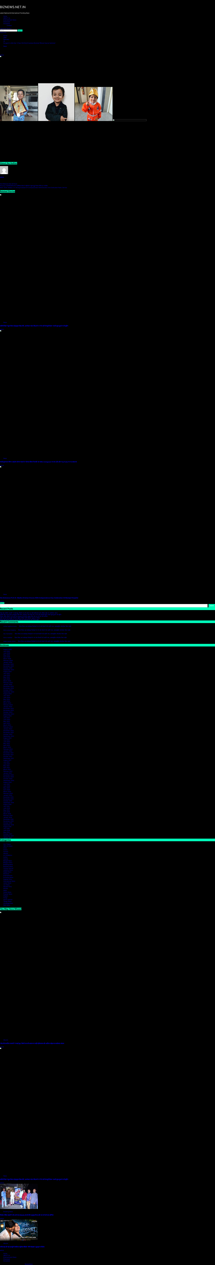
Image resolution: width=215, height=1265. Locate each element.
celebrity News (8, 870)
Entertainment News (9, 20)
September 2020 (8, 780)
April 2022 (6, 745)
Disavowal (6, 22)
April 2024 (6, 701)
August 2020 (7, 782)
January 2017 (7, 838)
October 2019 (7, 801)
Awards (5, 859)
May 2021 (6, 766)
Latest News (7, 883)
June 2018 (6, 830)
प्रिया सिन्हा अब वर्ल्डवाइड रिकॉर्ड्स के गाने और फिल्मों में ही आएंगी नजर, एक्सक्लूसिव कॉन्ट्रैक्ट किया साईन (45, 626)
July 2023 (6, 718)
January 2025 (7, 684)
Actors (5, 850)
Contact (9, 25)
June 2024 (6, 697)
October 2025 (7, 668)
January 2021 (7, 773)
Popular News (7, 894)
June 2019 (6, 808)
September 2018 (8, 825)
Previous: (24, 186)
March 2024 (7, 703)
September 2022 (8, 736)
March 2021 (7, 769)
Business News (8, 866)
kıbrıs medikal (7, 637)
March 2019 (7, 814)
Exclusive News (8, 877)
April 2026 (6, 657)
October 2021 (7, 756)
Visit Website (4, 184)
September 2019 (8, 802)
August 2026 (7, 649)
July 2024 (6, 695)
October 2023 (7, 712)
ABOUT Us (6, 18)
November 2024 (8, 688)
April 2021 (6, 767)
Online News (7, 892)
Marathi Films (7, 886)
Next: (33, 187)
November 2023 (8, 710)
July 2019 (6, 806)
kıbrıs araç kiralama (9, 630)
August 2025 (7, 671)
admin (2, 55)
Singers (5, 896)
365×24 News (7, 846)
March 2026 (7, 658)
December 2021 (8, 753)
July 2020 (6, 784)
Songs (5, 898)
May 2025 (6, 677)
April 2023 (6, 723)
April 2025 (6, 679)
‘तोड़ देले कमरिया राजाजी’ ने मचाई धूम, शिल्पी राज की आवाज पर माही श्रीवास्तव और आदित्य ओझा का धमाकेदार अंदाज (28, 613)
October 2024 (7, 690)
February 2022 (8, 749)
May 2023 (6, 721)
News (5, 46)
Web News (6, 905)
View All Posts (12, 184)
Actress (5, 851)
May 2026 (6, 655)
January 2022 (7, 751)
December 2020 (8, 775)
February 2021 (7, 771)
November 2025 (8, 666)
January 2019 (7, 817)
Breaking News (8, 864)
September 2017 (8, 836)
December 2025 (8, 664)
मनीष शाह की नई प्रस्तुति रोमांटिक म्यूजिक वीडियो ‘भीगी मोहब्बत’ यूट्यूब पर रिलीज (20, 618)
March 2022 (7, 747)
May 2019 (6, 810)
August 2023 (7, 716)
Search (2, 603)
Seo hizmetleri (7, 634)
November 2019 (8, 799)
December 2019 (8, 797)
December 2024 (8, 686)
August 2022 (7, 738)
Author (5, 857)
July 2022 (6, 740)
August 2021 (7, 760)
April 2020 (6, 790)
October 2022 (7, 734)
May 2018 (6, 832)
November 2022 (8, 732)
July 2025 (6, 673)
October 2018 (7, 823)
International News (9, 881)
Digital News (7, 872)
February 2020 (8, 793)
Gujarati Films (7, 879)
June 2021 (6, 764)
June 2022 (6, 742)
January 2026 (7, 662)
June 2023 (6, 719)
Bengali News (7, 861)
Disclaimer (6, 23)
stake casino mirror (9, 641)
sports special (7, 899)
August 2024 (7, 694)
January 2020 (7, 795)
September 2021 (8, 758)
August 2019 (7, 804)
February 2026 (8, 660)
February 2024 (8, 705)
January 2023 (7, 729)
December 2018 (8, 819)
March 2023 (7, 725)
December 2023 (8, 708)
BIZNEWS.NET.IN (13, 7)
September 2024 (8, 692)
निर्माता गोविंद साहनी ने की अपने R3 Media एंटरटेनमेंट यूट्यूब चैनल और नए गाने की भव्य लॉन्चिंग (24, 616)
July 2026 (6, 651)
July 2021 (6, 762)
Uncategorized (8, 903)
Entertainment (7, 875)
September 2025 (8, 670)
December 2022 (8, 730)
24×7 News (7, 844)
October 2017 (7, 834)
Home (5, 16)
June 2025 (6, 675)
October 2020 (7, 778)
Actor (5, 848)
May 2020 (6, 788)
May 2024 (6, 699)
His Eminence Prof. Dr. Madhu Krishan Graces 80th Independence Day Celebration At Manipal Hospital (39, 598)
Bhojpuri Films (7, 862)
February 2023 (8, 727)
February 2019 (7, 815)
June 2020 (6, 786)
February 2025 (8, 682)
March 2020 (7, 791)
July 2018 (6, 828)
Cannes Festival (8, 868)
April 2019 (6, 812)
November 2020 (8, 777)
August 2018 (7, 826)
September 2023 (8, 714)
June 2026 (6, 653)
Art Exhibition (7, 855)
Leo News (6, 885)
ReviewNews (29, 1264)
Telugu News (7, 901)
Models (5, 888)
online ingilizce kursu (10, 626)
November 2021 (8, 754)
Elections (6, 874)
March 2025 (7, 681)
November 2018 (8, 821)
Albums (5, 853)
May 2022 (6, 743)
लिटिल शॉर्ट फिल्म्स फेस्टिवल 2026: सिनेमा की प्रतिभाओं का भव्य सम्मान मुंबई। (19, 619)
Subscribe (3, 32)
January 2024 (7, 706)
